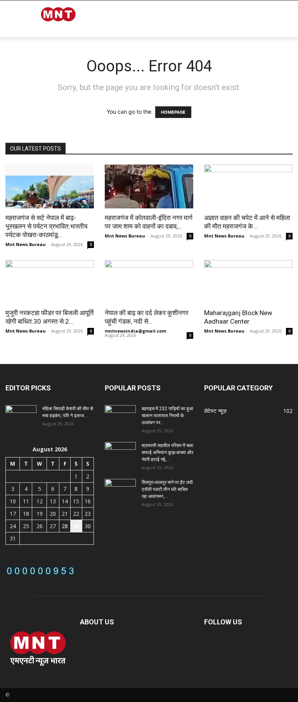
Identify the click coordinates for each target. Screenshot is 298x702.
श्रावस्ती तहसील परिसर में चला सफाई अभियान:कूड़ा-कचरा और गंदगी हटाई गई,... (167, 452)
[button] (283, 38)
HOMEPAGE (173, 112)
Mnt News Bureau (25, 244)
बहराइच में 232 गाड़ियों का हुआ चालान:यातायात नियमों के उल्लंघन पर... (167, 415)
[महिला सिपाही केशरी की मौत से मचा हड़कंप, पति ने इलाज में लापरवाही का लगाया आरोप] (20, 416)
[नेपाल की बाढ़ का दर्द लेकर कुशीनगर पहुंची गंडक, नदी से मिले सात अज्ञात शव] (149, 282)
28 (65, 526)
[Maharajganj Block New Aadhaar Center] (248, 282)
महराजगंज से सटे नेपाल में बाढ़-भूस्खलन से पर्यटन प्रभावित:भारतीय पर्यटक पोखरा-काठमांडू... (46, 226)
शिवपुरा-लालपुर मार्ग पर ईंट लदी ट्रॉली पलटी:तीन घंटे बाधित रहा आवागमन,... (167, 489)
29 (76, 526)
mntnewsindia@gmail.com (135, 331)
